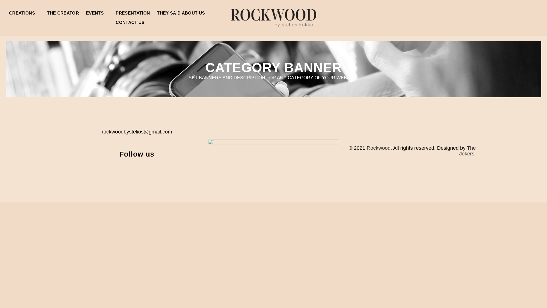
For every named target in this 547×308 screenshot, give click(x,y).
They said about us (181, 13)
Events (95, 13)
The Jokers (467, 151)
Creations (22, 13)
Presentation (133, 13)
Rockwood (379, 148)
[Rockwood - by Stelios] (273, 18)
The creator (63, 13)
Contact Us (130, 22)
